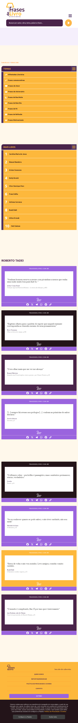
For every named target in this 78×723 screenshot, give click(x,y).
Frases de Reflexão (15, 114)
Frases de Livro (5, 62)
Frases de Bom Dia (14, 103)
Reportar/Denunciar (39, 679)
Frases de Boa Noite (15, 97)
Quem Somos (39, 674)
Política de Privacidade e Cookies (39, 684)
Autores (39, 696)
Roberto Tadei (15, 62)
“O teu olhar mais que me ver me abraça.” (25, 369)
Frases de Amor (14, 86)
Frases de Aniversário (16, 91)
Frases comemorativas (16, 80)
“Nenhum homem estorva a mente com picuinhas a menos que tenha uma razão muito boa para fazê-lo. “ (37, 281)
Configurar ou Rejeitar (25, 717)
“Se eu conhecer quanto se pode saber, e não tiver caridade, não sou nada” (37, 520)
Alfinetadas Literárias (16, 74)
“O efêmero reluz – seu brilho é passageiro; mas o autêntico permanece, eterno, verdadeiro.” (38, 476)
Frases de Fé (12, 109)
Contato (39, 688)
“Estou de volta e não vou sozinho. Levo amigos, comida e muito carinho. (35, 565)
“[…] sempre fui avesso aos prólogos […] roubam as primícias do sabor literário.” (38, 413)
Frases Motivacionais (16, 120)
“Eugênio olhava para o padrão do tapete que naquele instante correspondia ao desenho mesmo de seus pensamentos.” (34, 325)
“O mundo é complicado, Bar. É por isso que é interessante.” (33, 609)
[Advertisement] (39, 44)
